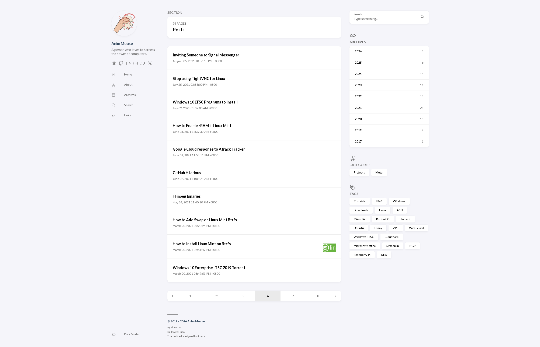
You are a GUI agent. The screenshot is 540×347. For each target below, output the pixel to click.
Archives (357, 42)
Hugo (181, 331)
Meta (379, 172)
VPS (395, 228)
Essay (378, 228)
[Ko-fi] (128, 65)
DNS (384, 254)
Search (358, 14)
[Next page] (336, 296)
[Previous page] (172, 296)
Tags (353, 194)
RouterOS (383, 219)
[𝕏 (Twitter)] (150, 65)
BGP (413, 246)
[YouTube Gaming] (142, 65)
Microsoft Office (365, 246)
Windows (399, 201)
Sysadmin (392, 246)
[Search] (422, 17)
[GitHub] (121, 65)
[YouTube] (135, 65)
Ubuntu (359, 228)
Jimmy (201, 336)
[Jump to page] (216, 296)
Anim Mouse (122, 43)
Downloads (361, 210)
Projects (359, 172)
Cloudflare (392, 237)
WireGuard (416, 228)
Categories (359, 165)
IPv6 (379, 201)
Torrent (405, 219)
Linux (382, 210)
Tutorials (360, 201)
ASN (400, 210)
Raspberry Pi (362, 254)
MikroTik (359, 219)
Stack (179, 336)
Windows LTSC (364, 237)
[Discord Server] (113, 65)
